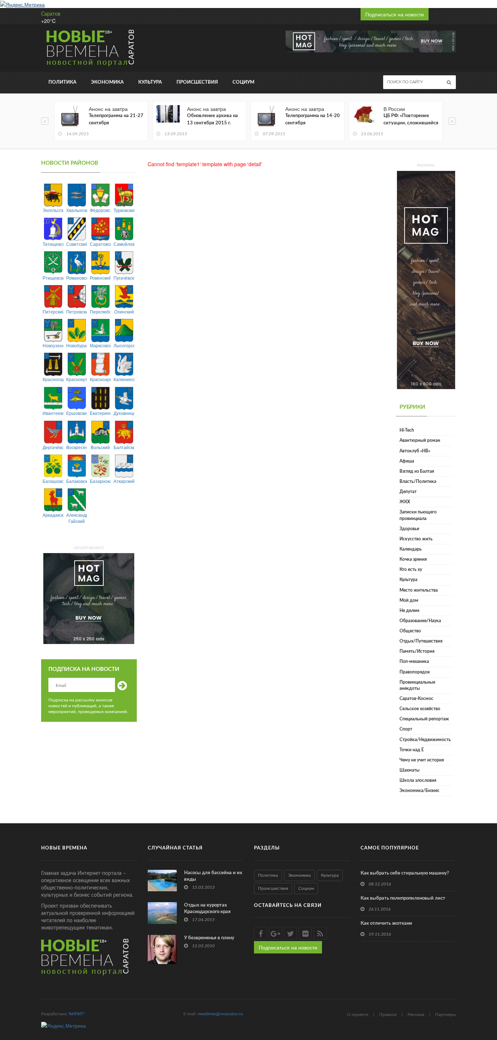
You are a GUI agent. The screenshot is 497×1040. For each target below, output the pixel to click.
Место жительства (418, 590)
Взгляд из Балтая (416, 471)
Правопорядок (414, 672)
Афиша (406, 461)
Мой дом (408, 600)
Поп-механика (414, 661)
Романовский (76, 278)
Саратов (50, 14)
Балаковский (76, 481)
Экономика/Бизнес (419, 790)
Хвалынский (76, 210)
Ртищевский (53, 278)
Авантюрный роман (419, 440)
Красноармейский (100, 379)
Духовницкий (124, 413)
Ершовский (76, 413)
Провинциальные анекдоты (417, 685)
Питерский (53, 311)
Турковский (124, 210)
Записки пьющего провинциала (418, 515)
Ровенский (100, 278)
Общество (410, 631)
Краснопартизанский (53, 379)
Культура (150, 82)
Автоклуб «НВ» (414, 451)
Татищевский (53, 244)
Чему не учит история (421, 760)
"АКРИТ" (76, 1014)
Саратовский (100, 244)
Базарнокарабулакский (100, 481)
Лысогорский (124, 345)
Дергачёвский (53, 447)
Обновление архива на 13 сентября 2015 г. (212, 119)
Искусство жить (416, 539)
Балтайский (124, 447)
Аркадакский (53, 515)
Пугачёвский (124, 278)
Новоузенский (53, 345)
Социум (243, 82)
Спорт (405, 729)
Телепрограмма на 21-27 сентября (116, 119)
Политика (62, 82)
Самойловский (124, 244)
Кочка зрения (413, 559)
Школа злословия (417, 780)
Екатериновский (100, 413)
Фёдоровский (100, 210)
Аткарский (124, 481)
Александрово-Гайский (76, 518)
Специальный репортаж (424, 719)
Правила (388, 1014)
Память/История (416, 651)
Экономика (107, 82)
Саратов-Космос (416, 698)
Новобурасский (76, 345)
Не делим (409, 610)
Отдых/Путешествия (420, 641)
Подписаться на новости (394, 14)
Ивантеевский (53, 413)
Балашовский (53, 481)
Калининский (124, 379)
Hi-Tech (406, 430)
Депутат (408, 491)
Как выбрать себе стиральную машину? (405, 873)
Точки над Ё (411, 750)
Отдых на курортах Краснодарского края (207, 908)
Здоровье (409, 529)
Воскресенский (76, 447)
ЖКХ (404, 502)
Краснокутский (76, 379)
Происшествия (197, 82)
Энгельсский (53, 210)
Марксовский (100, 345)
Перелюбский (100, 311)
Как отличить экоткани (386, 923)
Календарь (410, 549)
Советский (76, 244)
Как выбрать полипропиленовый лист (403, 898)
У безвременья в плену (209, 938)
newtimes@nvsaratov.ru (220, 1014)
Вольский (100, 447)
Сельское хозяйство (419, 709)
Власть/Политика (417, 481)
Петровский (76, 311)
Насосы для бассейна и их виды (213, 876)
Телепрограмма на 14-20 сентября (312, 119)
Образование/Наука (420, 621)
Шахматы (409, 770)
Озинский (124, 311)
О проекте (357, 1014)
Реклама (415, 1014)
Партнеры (445, 1014)
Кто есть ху (410, 569)
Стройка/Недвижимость (425, 739)
